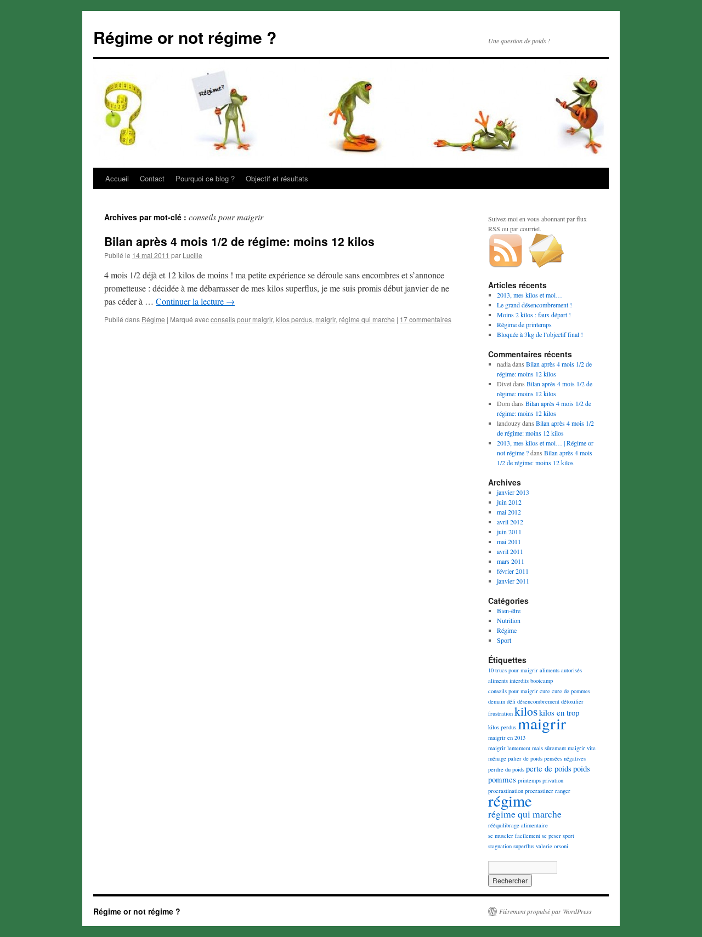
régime (510, 800)
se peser (551, 835)
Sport (504, 640)
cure (545, 691)
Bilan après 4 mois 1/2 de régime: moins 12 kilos (239, 241)
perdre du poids (506, 769)
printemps (529, 780)
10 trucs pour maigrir (513, 670)
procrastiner (539, 791)
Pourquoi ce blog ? (205, 178)
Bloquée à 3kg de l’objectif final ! (540, 334)
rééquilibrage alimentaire (518, 825)
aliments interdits (508, 680)
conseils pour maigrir (242, 319)
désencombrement (538, 701)
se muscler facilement (514, 835)
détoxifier (572, 701)
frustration (500, 713)
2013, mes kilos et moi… (529, 294)
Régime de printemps (524, 324)
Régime (153, 319)
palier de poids (525, 758)
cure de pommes (571, 691)
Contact (152, 178)
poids (581, 768)
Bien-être (508, 610)
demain (496, 701)
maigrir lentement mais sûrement (527, 748)
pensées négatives (565, 758)
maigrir (325, 319)
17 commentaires (425, 319)
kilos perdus (294, 319)
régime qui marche (367, 319)
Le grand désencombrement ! (534, 304)
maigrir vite (582, 748)
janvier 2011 (513, 580)
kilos (525, 711)
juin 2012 (509, 502)
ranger (562, 791)
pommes (502, 779)
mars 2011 (510, 561)
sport (568, 835)
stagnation (500, 846)
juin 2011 (509, 531)
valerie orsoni (552, 846)
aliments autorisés (561, 670)
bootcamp (541, 680)
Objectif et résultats (277, 178)
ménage (497, 758)
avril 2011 (510, 551)
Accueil (117, 178)
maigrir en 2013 (506, 737)
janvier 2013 (513, 492)
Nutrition (508, 620)
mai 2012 (509, 511)
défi (511, 701)
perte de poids (548, 768)
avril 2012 (510, 521)
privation (552, 780)
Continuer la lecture (195, 301)
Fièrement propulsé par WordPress (545, 911)
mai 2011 (509, 541)
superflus (523, 846)
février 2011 (513, 571)
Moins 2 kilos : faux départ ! (534, 314)
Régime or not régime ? (184, 37)
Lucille (192, 255)
